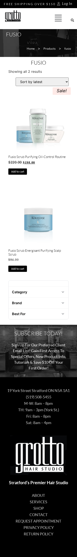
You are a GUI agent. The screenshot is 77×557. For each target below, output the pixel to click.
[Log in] (59, 4)
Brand (17, 303)
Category (19, 292)
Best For (18, 314)
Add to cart (17, 171)
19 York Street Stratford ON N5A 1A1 (38, 390)
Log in (67, 3)
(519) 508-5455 (38, 397)
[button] (58, 18)
